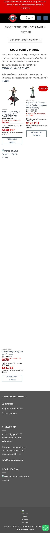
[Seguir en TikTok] (25, 11)
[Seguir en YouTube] (30, 11)
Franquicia (20, 27)
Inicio (8, 27)
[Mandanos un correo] (28, 11)
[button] (3, 18)
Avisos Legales (9, 413)
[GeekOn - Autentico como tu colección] (12, 18)
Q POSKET (23, 68)
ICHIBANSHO (9, 68)
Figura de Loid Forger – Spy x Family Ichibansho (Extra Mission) (36, 105)
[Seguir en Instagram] (23, 11)
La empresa (7, 404)
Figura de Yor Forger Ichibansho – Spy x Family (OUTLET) (11, 114)
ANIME (5, 81)
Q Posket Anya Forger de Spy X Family (12, 353)
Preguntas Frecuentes (12, 408)
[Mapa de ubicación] (15, 488)
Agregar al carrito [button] (12, 140)
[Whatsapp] (45, 528)
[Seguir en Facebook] (20, 11)
